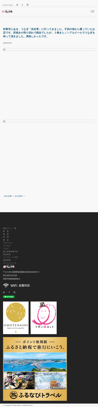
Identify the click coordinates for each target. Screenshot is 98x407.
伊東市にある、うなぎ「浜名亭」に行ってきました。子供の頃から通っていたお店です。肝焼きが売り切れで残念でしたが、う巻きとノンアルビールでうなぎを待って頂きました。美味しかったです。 (49, 33)
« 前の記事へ (8, 196)
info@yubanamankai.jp (11, 278)
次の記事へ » (20, 196)
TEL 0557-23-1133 (10, 275)
